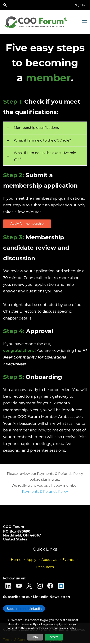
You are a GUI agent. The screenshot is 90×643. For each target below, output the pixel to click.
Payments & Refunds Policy (45, 492)
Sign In (80, 5)
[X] (29, 586)
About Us (49, 560)
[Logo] (37, 22)
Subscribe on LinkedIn (24, 609)
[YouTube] (19, 586)
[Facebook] (50, 586)
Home (16, 560)
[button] (5, 5)
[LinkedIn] (8, 586)
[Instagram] (40, 586)
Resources (45, 567)
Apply (31, 560)
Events (68, 560)
